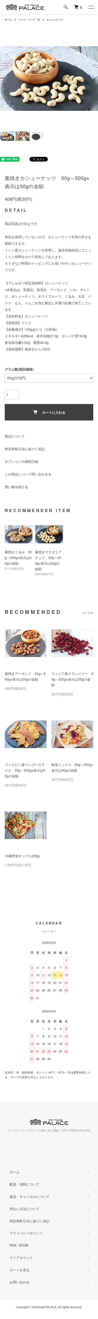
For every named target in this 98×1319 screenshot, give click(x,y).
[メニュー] (91, 7)
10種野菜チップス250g (22, 855)
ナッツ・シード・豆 (29, 19)
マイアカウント (21, 1257)
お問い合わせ (19, 1282)
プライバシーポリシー (26, 1233)
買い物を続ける (16, 486)
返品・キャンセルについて (29, 1196)
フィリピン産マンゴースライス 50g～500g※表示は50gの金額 (25, 770)
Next (92, 78)
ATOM (23, 1245)
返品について (15, 436)
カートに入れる (53, 412)
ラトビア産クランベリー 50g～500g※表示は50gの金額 (72, 679)
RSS (13, 1245)
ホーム (8, 19)
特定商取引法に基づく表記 (25, 448)
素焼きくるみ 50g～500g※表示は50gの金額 (18, 557)
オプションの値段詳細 (21, 461)
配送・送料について (24, 1184)
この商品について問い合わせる (28, 474)
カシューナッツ (55, 19)
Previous (5, 78)
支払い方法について (24, 1208)
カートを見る (19, 1269)
